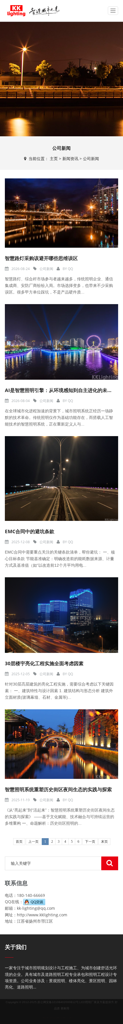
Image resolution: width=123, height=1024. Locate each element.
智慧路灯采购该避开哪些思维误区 (41, 258)
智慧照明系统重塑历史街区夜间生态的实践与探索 (58, 789)
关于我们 (16, 947)
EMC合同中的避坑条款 (29, 531)
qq (70, 268)
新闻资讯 (70, 158)
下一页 (90, 842)
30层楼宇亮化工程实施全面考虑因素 (44, 663)
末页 (104, 842)
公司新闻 (91, 158)
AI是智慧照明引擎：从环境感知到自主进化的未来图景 (63, 390)
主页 (54, 158)
